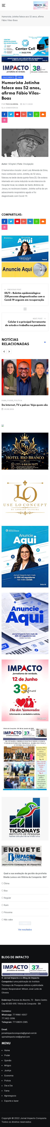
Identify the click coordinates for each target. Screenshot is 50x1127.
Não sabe (8, 919)
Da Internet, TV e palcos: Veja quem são (25, 405)
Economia (8, 1075)
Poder (10, 400)
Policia (7, 1080)
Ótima (6, 883)
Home (7, 1050)
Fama (4, 400)
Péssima (8, 912)
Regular (7, 898)
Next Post (38, 319)
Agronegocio (10, 1096)
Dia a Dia (8, 1085)
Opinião (7, 1060)
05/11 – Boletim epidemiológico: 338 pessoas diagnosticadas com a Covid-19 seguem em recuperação (24, 296)
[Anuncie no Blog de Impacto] (25, 819)
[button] (4, 351)
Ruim (6, 905)
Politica (18, 400)
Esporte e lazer (11, 1101)
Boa (5, 890)
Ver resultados (25, 929)
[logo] (25, 969)
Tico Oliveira (12, 104)
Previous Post (14, 290)
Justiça (7, 1070)
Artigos (7, 1065)
